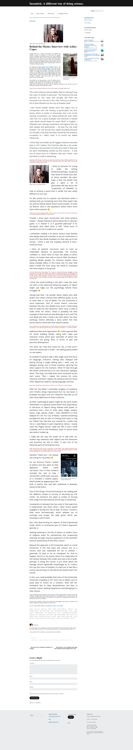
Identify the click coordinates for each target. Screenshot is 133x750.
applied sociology (43, 640)
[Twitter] (89, 3)
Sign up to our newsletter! (35, 702)
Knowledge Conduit (63, 13)
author (50, 640)
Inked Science (51, 13)
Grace (36, 625)
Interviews (33, 638)
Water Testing (88, 20)
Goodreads (49, 605)
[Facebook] (92, 3)
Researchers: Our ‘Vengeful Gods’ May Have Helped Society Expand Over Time (65, 648)
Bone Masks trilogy (44, 68)
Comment (32, 663)
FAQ (50, 719)
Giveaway (62, 640)
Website (31, 687)
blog (61, 605)
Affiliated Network (53, 722)
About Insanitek (40, 13)
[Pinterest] (99, 3)
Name (31, 676)
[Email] (86, 3)
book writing (56, 640)
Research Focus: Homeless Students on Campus (41, 648)
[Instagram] (102, 3)
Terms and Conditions (54, 716)
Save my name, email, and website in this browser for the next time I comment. (47, 693)
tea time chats (69, 640)
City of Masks (49, 67)
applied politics (34, 640)
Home (31, 17)
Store (32, 13)
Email (31, 681)
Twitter (54, 605)
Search (71, 717)
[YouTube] (95, 3)
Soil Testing (87, 22)
